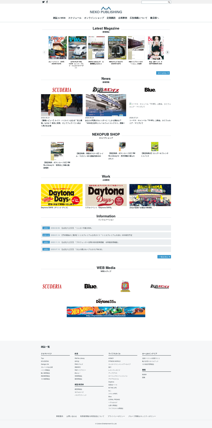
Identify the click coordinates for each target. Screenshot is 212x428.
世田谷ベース (112, 385)
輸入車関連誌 (45, 373)
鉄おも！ (78, 373)
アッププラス (112, 373)
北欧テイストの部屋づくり (151, 358)
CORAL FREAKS (114, 399)
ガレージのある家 (47, 367)
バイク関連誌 (45, 370)
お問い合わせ (71, 416)
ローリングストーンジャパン (118, 376)
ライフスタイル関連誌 (115, 408)
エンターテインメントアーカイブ (119, 364)
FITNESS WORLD (114, 361)
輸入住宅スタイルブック (150, 361)
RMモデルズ (79, 364)
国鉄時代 (78, 367)
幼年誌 (77, 361)
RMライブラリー (80, 370)
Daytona (111, 382)
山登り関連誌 (112, 405)
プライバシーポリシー (116, 416)
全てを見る (162, 73)
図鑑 (143, 377)
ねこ (109, 391)
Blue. (110, 396)
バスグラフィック (80, 395)
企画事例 (122, 18)
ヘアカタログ (112, 402)
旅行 (109, 367)
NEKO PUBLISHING (106, 10)
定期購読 (111, 18)
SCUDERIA (45, 361)
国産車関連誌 (45, 376)
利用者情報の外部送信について (92, 416)
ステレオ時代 (112, 393)
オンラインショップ (94, 18)
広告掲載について (138, 18)
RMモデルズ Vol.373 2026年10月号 (116, 63)
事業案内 (59, 416)
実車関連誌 (78, 376)
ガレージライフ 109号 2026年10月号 (56, 63)
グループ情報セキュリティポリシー (142, 416)
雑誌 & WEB (59, 18)
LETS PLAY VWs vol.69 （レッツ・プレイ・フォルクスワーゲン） (76, 65)
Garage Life (45, 364)
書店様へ (154, 18)
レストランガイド (114, 370)
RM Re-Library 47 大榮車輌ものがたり (96, 63)
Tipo (42, 358)
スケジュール (74, 18)
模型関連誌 (78, 379)
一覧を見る (163, 257)
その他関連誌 (45, 379)
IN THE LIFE (112, 388)
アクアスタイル (113, 379)
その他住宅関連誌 (148, 364)
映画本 (144, 374)
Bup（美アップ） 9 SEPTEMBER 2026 (155, 63)
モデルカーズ (79, 392)
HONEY (111, 358)
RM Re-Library (80, 358)
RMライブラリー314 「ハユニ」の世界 (136, 63)
